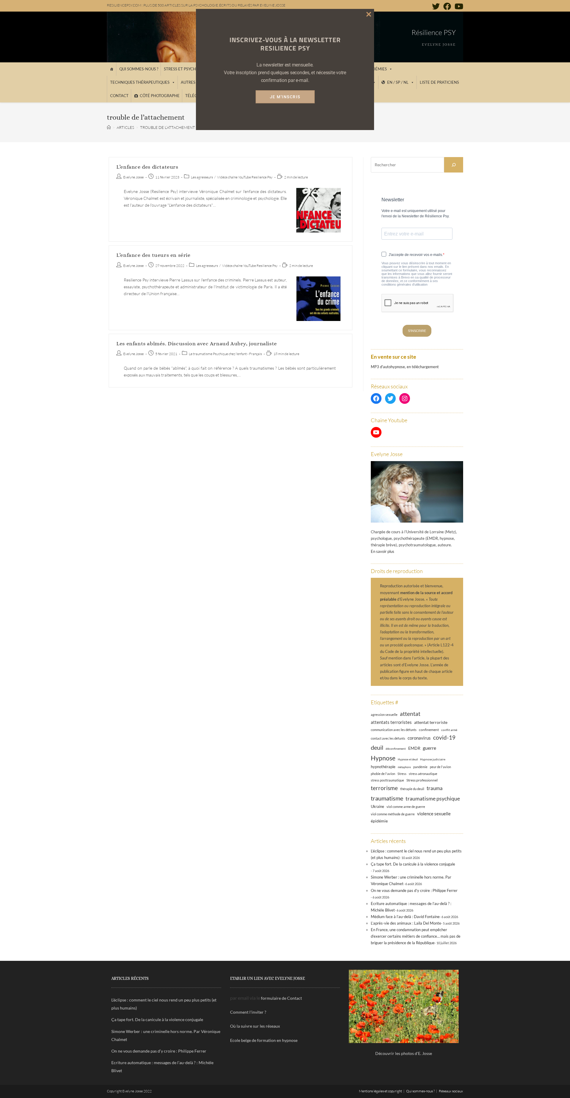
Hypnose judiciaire (432, 759)
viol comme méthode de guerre (393, 814)
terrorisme (384, 787)
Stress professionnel (422, 780)
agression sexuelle (384, 714)
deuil (377, 747)
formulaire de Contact (281, 998)
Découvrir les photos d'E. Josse (403, 1053)
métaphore (404, 767)
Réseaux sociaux (451, 1091)
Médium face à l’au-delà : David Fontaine (405, 916)
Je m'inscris (285, 96)
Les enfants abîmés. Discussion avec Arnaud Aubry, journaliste (196, 344)
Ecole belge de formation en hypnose (263, 1040)
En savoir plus (382, 551)
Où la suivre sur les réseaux (255, 1026)
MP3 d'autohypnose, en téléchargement (405, 366)
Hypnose (383, 758)
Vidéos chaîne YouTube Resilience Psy (245, 177)
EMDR (414, 748)
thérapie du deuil (412, 789)
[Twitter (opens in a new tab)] (435, 6)
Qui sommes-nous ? (138, 69)
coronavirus (419, 738)
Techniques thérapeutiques (140, 82)
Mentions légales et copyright (380, 1091)
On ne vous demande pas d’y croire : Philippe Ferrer (414, 890)
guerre (429, 748)
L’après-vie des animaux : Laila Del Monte (406, 923)
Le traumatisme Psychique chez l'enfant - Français (225, 354)
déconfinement (396, 748)
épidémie (379, 820)
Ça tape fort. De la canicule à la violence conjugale (413, 864)
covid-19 (444, 737)
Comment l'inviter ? (248, 1012)
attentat (410, 713)
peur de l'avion (440, 767)
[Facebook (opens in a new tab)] (447, 6)
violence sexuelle (434, 813)
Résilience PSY (433, 32)
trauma (435, 788)
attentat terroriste (430, 722)
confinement (429, 729)
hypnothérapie (383, 766)
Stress (402, 774)
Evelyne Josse (133, 177)
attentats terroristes (391, 722)
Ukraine (377, 806)
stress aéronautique (423, 774)
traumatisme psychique (433, 798)
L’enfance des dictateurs (147, 167)
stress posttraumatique (387, 780)
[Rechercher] (453, 165)
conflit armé (449, 730)
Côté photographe (160, 95)
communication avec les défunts (394, 730)
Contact (119, 95)
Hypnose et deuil (408, 759)
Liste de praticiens (439, 82)
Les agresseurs (202, 177)
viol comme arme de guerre (406, 807)
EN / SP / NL (397, 82)
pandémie (420, 767)
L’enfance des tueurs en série (153, 255)
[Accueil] (111, 69)
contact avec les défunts (388, 738)
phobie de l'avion (383, 774)
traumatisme (387, 798)
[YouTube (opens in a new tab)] (458, 6)
